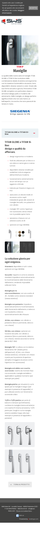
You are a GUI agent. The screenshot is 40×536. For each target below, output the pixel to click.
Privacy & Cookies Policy (24, 511)
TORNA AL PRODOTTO (22, 484)
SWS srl (21, 515)
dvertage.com (33, 519)
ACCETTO (33, 8)
